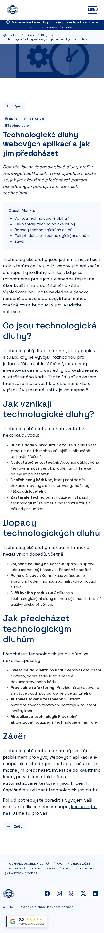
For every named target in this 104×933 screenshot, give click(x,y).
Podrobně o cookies (25, 868)
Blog (44, 35)
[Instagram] (59, 893)
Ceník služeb (80, 864)
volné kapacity (34, 22)
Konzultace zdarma (78, 868)
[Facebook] (47, 893)
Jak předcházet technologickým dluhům (52, 235)
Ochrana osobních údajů (29, 864)
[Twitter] (83, 893)
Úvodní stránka (23, 35)
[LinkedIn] (95, 893)
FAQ (59, 864)
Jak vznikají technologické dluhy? (46, 224)
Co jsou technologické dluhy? (42, 218)
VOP (52, 868)
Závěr (20, 241)
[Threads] (71, 893)
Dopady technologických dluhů (44, 229)
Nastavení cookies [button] (23, 873)
